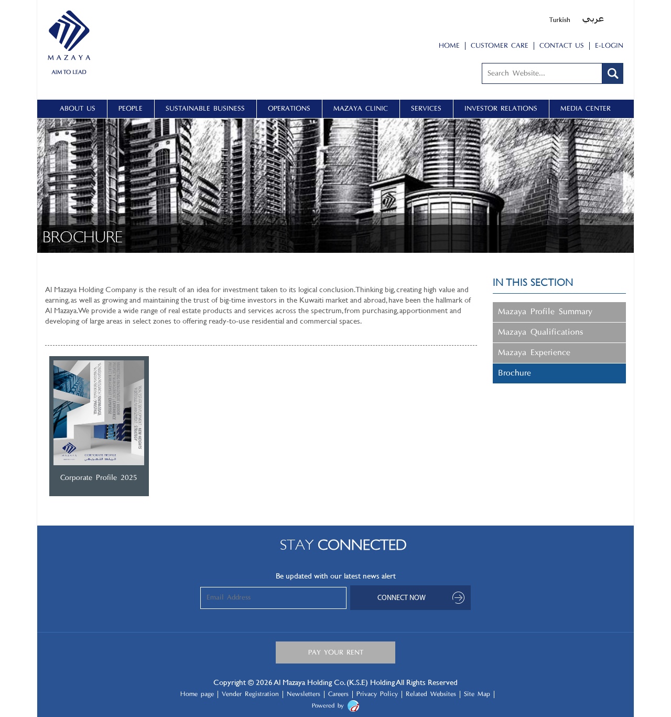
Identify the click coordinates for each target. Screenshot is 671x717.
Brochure (514, 373)
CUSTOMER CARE (499, 45)
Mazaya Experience (534, 353)
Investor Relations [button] (500, 108)
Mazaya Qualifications (540, 332)
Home (449, 45)
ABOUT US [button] (77, 108)
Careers (338, 694)
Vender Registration (250, 694)
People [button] (130, 108)
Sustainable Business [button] (205, 108)
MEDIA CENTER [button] (585, 108)
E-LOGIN (609, 45)
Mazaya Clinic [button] (360, 108)
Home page (197, 694)
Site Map (477, 694)
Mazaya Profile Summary (545, 312)
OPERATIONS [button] (289, 108)
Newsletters (303, 694)
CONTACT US (561, 45)
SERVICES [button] (426, 108)
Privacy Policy (377, 694)
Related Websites (431, 694)
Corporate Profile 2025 (98, 478)
